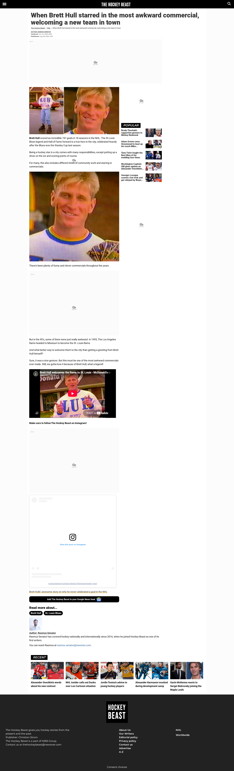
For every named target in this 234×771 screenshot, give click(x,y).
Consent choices (117, 767)
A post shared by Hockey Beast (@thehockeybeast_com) (72, 583)
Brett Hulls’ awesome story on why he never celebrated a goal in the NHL (68, 591)
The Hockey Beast (38, 28)
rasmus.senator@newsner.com (74, 645)
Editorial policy (128, 737)
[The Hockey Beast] (116, 4)
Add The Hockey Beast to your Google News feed (71, 599)
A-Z (121, 751)
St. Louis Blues (53, 613)
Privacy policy (127, 741)
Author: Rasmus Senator (41, 32)
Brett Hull (36, 613)
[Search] (229, 4)
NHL (49, 28)
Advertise (125, 748)
